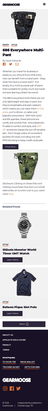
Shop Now (10, 146)
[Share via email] (17, 64)
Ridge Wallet (27, 362)
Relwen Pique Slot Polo (20, 307)
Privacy (7, 345)
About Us (8, 335)
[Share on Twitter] (10, 64)
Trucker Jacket (11, 367)
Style (14, 45)
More (22, 324)
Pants (6, 45)
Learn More (15, 260)
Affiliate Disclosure (14, 340)
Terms (6, 350)
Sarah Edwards (13, 60)
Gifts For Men (32, 367)
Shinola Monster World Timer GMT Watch (19, 251)
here (11, 194)
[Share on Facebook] (4, 64)
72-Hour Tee (9, 362)
